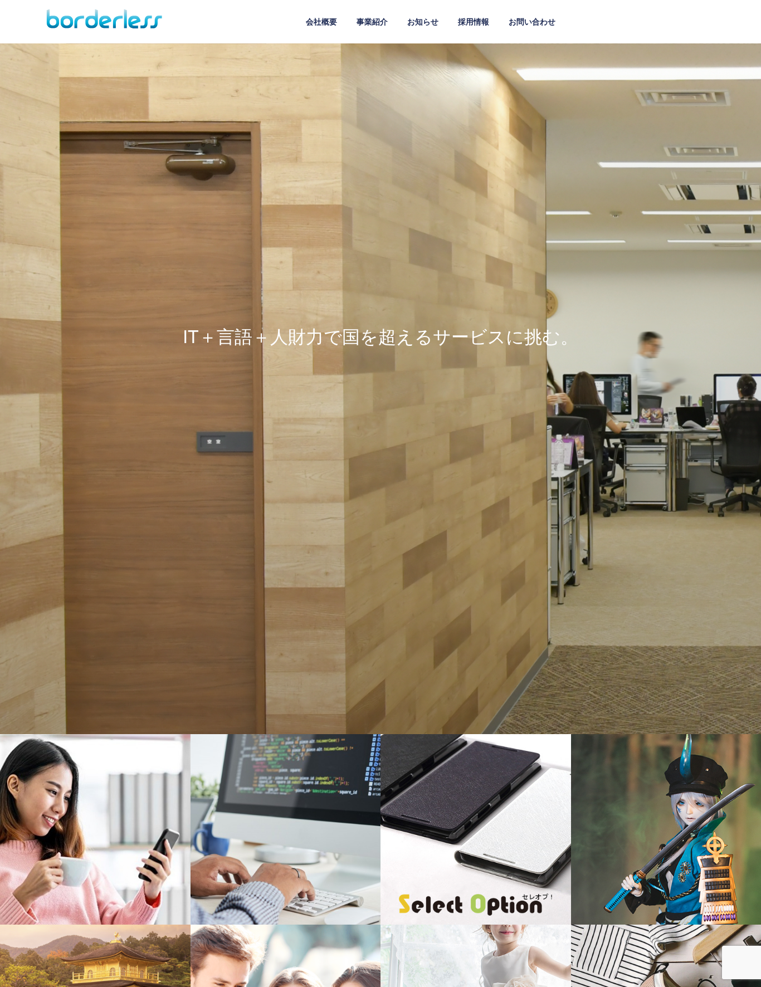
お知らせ (422, 21)
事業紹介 (372, 21)
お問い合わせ (532, 21)
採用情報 (473, 21)
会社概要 (321, 21)
